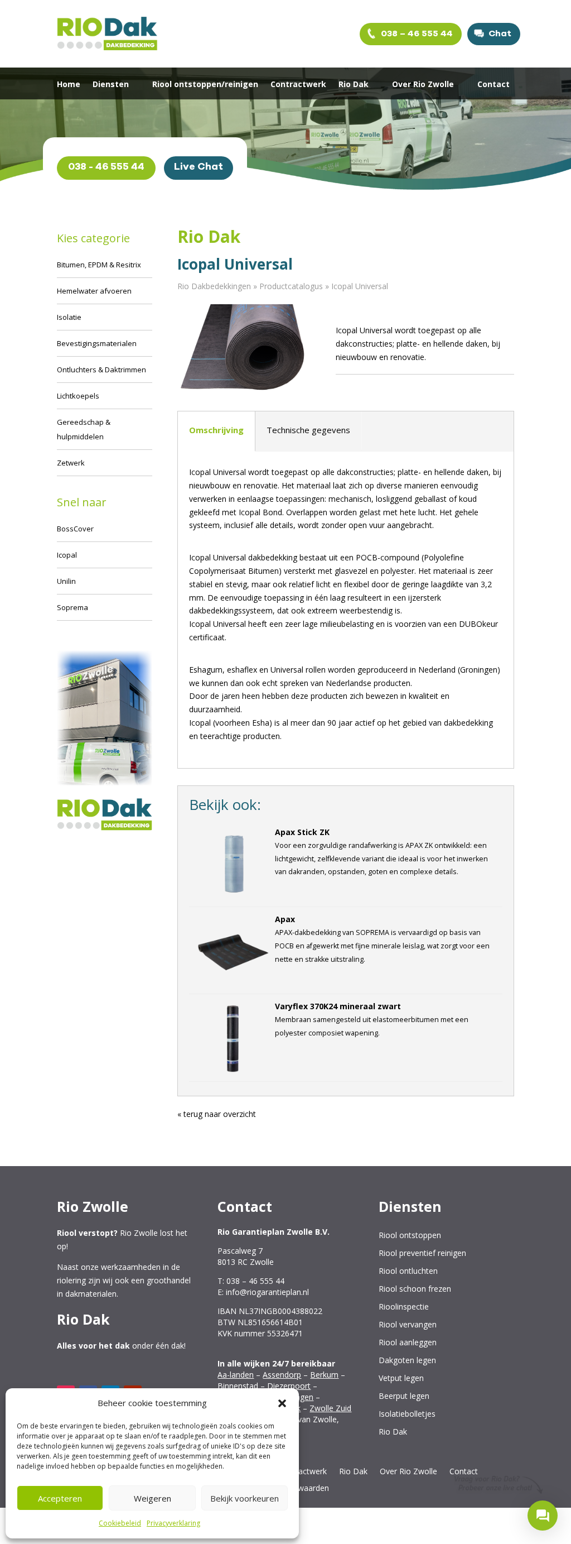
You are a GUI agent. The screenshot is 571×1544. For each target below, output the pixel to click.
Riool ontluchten (408, 1271)
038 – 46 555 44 (416, 33)
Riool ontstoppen (410, 1235)
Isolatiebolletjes (407, 1414)
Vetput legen (401, 1378)
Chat (498, 33)
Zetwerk (71, 463)
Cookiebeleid (120, 1523)
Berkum (324, 1374)
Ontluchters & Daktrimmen (101, 370)
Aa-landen (235, 1374)
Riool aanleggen (408, 1343)
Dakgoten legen (407, 1360)
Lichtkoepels (78, 396)
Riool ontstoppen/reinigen (205, 84)
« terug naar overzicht (216, 1114)
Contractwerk (298, 84)
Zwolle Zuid (330, 1408)
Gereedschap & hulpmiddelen (83, 429)
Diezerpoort (289, 1385)
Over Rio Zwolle (423, 84)
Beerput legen (404, 1396)
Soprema (72, 607)
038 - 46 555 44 (106, 167)
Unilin (66, 581)
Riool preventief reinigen (422, 1253)
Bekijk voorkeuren (244, 1498)
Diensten (111, 84)
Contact (493, 84)
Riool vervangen (408, 1325)
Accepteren (60, 1498)
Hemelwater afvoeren (94, 291)
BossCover (75, 529)
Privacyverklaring (173, 1523)
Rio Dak (353, 84)
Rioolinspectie (404, 1307)
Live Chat (198, 167)
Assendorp (282, 1374)
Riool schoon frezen (415, 1289)
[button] (282, 1403)
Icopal (67, 555)
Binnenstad (237, 1385)
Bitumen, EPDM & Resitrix (99, 265)
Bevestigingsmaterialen (97, 343)
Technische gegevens (308, 429)
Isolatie (69, 317)
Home (68, 84)
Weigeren (152, 1498)
